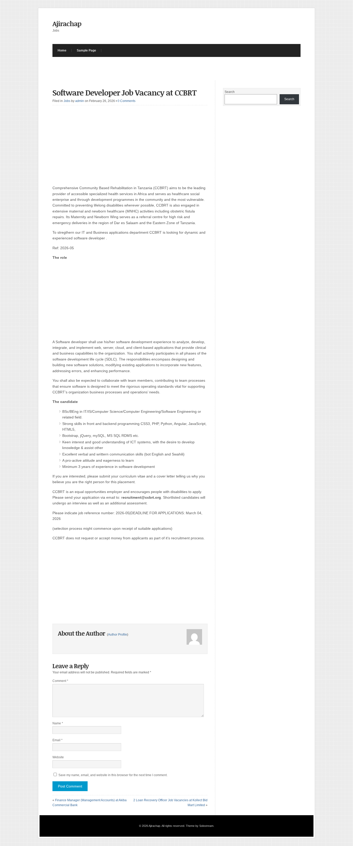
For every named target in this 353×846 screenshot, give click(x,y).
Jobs (67, 101)
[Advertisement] (146, 68)
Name (57, 723)
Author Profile (117, 634)
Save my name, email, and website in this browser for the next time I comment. (112, 775)
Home (62, 50)
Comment (60, 681)
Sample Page (86, 50)
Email (57, 740)
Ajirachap (66, 23)
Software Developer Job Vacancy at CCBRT (124, 92)
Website (58, 757)
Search (230, 92)
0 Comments (126, 101)
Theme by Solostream (199, 825)
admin (79, 101)
